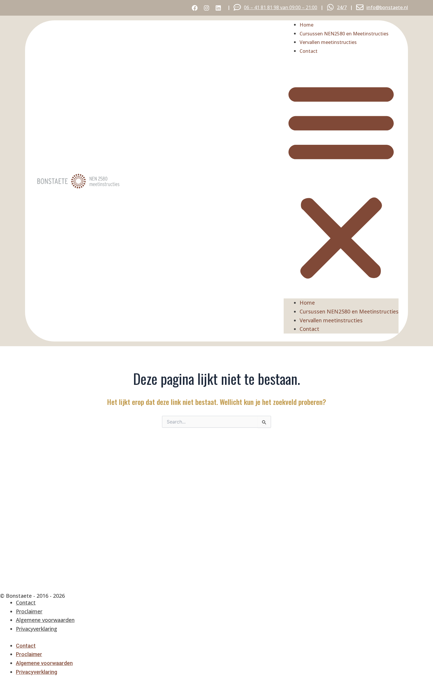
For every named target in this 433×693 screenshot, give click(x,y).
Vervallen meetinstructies (328, 42)
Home (306, 25)
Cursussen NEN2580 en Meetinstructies (344, 33)
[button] (341, 180)
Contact (309, 51)
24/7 (342, 7)
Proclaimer (29, 611)
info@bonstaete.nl (387, 7)
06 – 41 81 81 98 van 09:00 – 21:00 (280, 7)
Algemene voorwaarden (45, 619)
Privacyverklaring (36, 628)
